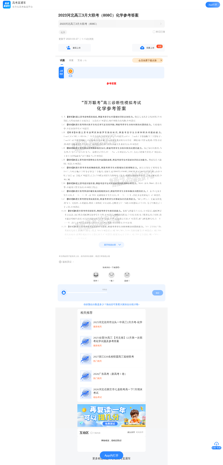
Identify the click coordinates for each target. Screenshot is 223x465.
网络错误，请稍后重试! (111, 440)
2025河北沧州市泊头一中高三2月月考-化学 (117, 322)
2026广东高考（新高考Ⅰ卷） (110, 374)
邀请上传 (77, 47)
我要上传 (150, 47)
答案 (71, 60)
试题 (62, 60)
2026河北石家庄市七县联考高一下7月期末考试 (117, 391)
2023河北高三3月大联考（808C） (79, 23)
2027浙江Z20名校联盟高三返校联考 (113, 356)
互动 (83, 60)
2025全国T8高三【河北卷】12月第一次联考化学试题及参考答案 (117, 339)
